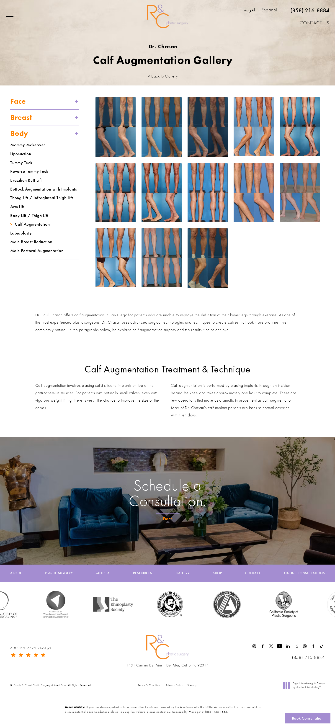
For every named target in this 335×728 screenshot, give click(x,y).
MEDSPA (103, 573)
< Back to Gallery (163, 76)
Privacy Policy (174, 685)
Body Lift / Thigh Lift (29, 215)
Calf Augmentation (32, 224)
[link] (309, 12)
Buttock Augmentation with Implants (43, 189)
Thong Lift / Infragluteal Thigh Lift (41, 198)
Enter (167, 518)
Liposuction (20, 154)
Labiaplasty (21, 233)
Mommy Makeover (27, 145)
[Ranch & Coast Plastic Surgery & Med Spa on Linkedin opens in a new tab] (288, 646)
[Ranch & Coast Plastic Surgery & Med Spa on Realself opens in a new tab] (296, 646)
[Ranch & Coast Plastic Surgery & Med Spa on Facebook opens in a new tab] (263, 646)
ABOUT (15, 573)
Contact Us (314, 23)
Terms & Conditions (150, 685)
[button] (9, 17)
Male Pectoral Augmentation (37, 250)
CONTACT (252, 573)
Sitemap (192, 685)
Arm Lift (17, 206)
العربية (250, 10)
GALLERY (183, 573)
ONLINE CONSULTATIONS (304, 573)
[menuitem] (254, 646)
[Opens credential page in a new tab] (206, 604)
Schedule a (167, 493)
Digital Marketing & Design (308, 685)
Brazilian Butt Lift (26, 180)
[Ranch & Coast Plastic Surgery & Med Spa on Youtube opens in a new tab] (279, 646)
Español (269, 10)
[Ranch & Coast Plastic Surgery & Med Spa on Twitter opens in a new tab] (271, 646)
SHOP (217, 573)
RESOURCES (142, 573)
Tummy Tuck (21, 162)
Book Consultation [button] (308, 718)
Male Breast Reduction (31, 242)
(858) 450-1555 (216, 712)
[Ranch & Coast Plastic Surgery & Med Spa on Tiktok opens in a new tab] (322, 646)
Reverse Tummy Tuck (29, 171)
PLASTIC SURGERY (59, 573)
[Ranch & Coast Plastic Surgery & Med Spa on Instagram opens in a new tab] (254, 646)
